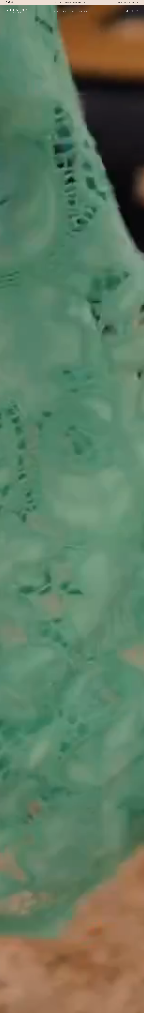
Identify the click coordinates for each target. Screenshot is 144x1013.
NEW (64, 11)
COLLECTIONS (84, 11)
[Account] (126, 11)
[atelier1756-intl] (17, 11)
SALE (73, 11)
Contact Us (135, 2)
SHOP (56, 11)
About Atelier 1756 (124, 2)
